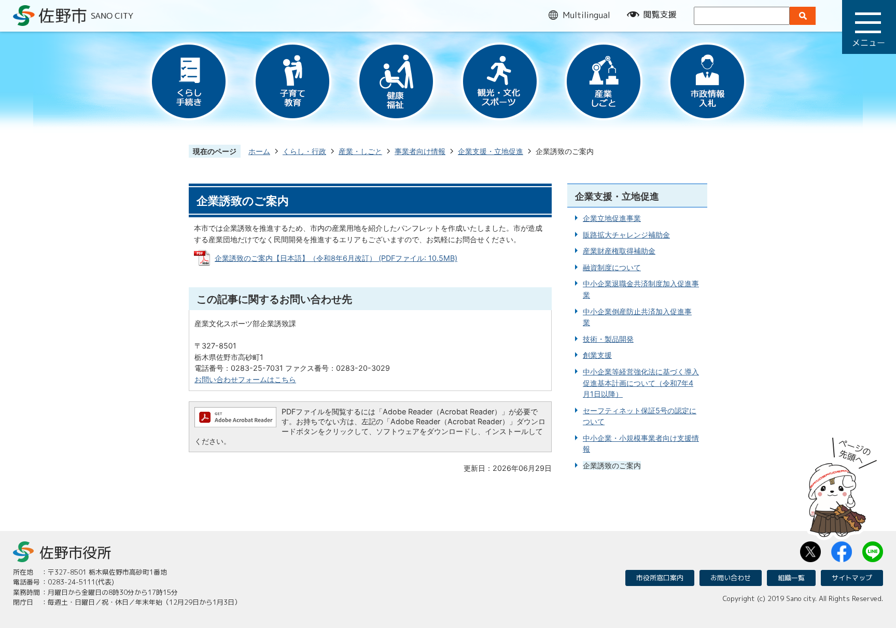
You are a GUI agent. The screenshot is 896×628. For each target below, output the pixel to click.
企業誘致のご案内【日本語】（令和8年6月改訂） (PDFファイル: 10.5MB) (336, 258)
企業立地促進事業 (612, 218)
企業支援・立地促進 (490, 151)
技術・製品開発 (608, 338)
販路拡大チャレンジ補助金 (626, 234)
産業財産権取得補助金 (619, 250)
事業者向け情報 (420, 151)
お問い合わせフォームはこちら (245, 379)
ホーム (259, 151)
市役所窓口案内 (659, 577)
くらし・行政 (304, 151)
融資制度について (612, 267)
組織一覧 (791, 577)
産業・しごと (360, 151)
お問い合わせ (730, 577)
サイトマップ (852, 577)
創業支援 (597, 355)
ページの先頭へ (842, 483)
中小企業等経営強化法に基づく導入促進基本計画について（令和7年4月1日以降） (641, 382)
